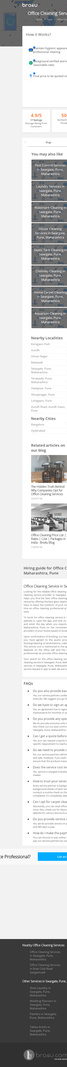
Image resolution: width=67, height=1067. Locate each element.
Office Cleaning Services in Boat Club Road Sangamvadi (45, 968)
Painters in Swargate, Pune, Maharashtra (43, 1015)
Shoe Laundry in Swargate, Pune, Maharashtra (40, 991)
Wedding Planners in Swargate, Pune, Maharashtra (43, 1004)
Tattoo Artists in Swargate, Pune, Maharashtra (40, 1030)
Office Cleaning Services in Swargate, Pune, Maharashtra (45, 955)
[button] (25, 142)
